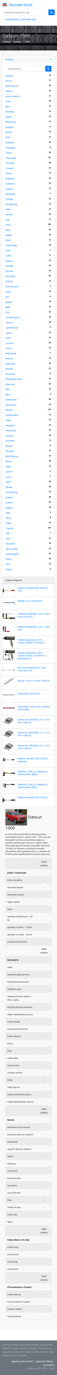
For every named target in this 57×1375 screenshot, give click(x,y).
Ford (8, 224)
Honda (9, 271)
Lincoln (9, 343)
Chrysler (10, 163)
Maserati (10, 363)
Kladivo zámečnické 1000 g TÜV (32, 589)
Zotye (9, 569)
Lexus (9, 332)
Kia (7, 312)
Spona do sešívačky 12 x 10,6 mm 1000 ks (34, 734)
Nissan (9, 409)
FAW (8, 209)
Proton (9, 445)
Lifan (8, 337)
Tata (8, 512)
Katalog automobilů (22, 1361)
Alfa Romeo (12, 86)
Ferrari (9, 214)
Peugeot (10, 425)
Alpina (9, 91)
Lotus (9, 348)
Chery (9, 152)
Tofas (8, 523)
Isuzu (8, 291)
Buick (9, 132)
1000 (27, 41)
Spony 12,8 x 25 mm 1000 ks (34, 680)
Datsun (17, 41)
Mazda (9, 368)
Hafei (8, 255)
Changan (10, 147)
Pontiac (10, 435)
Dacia (9, 173)
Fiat (8, 219)
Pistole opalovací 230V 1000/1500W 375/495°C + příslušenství (32, 655)
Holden (9, 265)
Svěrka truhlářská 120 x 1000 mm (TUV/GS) (34, 615)
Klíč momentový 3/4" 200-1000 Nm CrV (32, 669)
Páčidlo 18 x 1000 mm (30, 600)
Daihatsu (10, 183)
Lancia (9, 322)
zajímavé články (44, 1361)
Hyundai (10, 276)
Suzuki (9, 502)
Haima (9, 260)
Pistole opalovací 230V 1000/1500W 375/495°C (31, 641)
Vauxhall (10, 543)
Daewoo (10, 178)
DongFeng (11, 204)
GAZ (8, 229)
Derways (10, 193)
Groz (8, 250)
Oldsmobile (12, 415)
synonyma (49, 1364)
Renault (10, 451)
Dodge (9, 199)
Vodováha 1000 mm (29, 693)
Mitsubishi (11, 399)
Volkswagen (12, 553)
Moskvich (11, 404)
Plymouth (11, 430)
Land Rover (12, 327)
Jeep (8, 307)
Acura (9, 80)
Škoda (9, 487)
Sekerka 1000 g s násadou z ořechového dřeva (33, 773)
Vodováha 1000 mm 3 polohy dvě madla (34, 708)
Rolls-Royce (12, 456)
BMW (9, 116)
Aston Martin (13, 96)
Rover (9, 461)
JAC (7, 296)
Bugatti (9, 127)
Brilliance (11, 121)
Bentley (10, 111)
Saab (8, 466)
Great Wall (11, 245)
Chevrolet (11, 157)
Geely (9, 235)
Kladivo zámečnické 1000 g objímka (32, 760)
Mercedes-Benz (14, 379)
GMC (8, 240)
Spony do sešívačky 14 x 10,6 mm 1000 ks (34, 721)
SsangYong (11, 492)
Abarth (9, 75)
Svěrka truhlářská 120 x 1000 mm (34, 628)
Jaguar (9, 301)
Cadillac (10, 142)
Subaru (9, 497)
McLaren (10, 373)
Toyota (9, 528)
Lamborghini (13, 317)
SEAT (8, 481)
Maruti (9, 358)
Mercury (10, 384)
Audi (8, 101)
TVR (8, 533)
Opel (8, 420)
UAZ (8, 538)
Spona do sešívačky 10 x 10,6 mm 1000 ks (34, 747)
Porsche (10, 440)
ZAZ (8, 564)
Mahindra (11, 353)
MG (8, 389)
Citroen (9, 168)
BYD (8, 137)
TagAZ (9, 507)
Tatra (8, 517)
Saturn (9, 471)
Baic (8, 106)
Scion (8, 476)
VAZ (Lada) (11, 548)
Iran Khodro (12, 286)
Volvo (9, 559)
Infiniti (9, 281)
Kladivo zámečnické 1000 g (32, 797)
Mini (8, 394)
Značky (6, 41)
